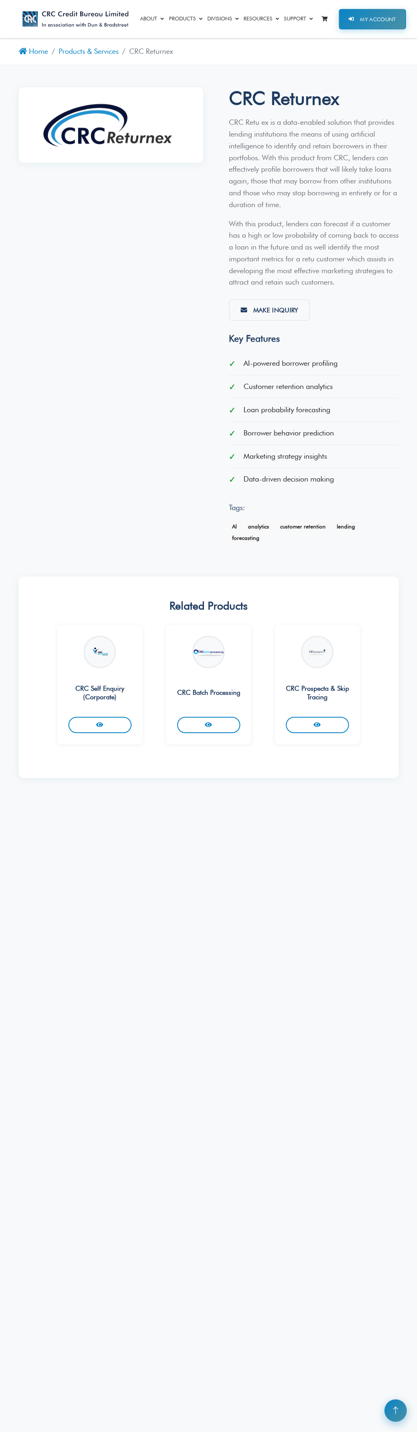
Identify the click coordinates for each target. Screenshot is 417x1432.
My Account (378, 19)
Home (37, 51)
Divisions (219, 18)
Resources (258, 18)
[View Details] (100, 725)
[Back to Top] (395, 1410)
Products (182, 18)
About (148, 18)
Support (295, 18)
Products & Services (89, 51)
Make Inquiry (275, 310)
